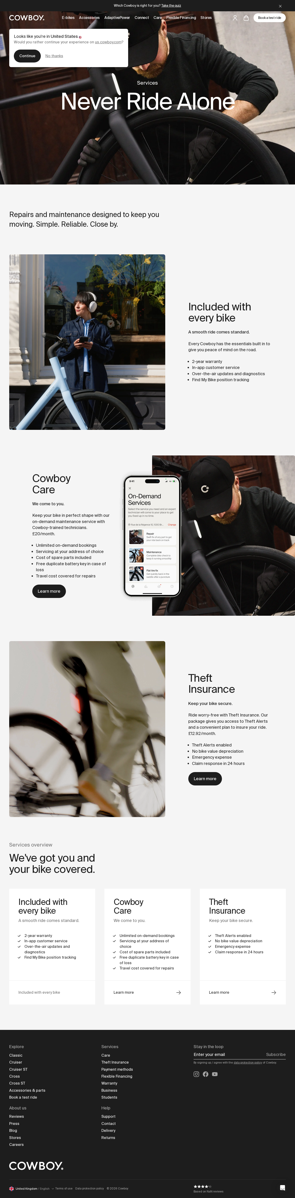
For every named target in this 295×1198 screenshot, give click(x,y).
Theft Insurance (115, 1062)
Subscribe (276, 1054)
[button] (282, 1187)
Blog (13, 1130)
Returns (108, 1137)
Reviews (16, 1116)
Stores (15, 1137)
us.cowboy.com (108, 42)
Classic (15, 1055)
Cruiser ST (18, 1069)
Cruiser (15, 1062)
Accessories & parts (27, 1090)
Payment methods (117, 1069)
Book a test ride (269, 18)
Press (14, 1123)
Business (109, 1090)
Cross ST (17, 1083)
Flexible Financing (116, 1076)
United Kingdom (33, 1189)
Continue (27, 56)
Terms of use (64, 1188)
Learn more (49, 591)
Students (109, 1097)
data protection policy (248, 1062)
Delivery (108, 1130)
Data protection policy (89, 1188)
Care (105, 1055)
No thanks (54, 56)
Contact (108, 1123)
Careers (16, 1144)
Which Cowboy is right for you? (147, 5)
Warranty (109, 1083)
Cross (14, 1076)
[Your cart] (246, 17)
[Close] (280, 5)
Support (108, 1116)
